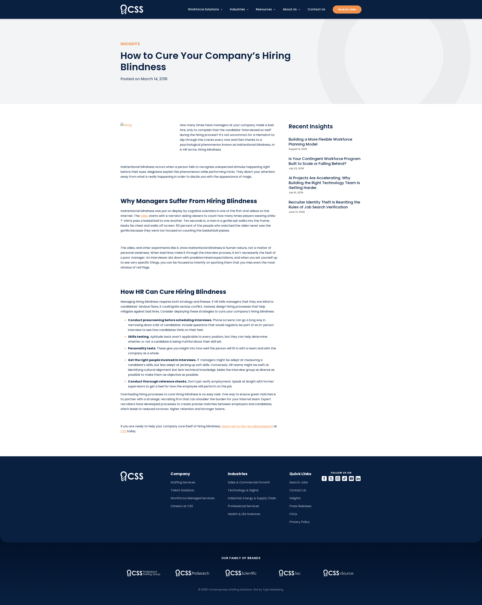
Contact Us (297, 490)
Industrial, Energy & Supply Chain (252, 498)
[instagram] (337, 478)
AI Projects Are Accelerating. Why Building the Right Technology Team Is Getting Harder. (324, 182)
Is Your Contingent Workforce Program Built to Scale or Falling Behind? (325, 161)
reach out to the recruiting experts (247, 426)
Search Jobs (298, 482)
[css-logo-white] (131, 6)
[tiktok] (344, 478)
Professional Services (243, 506)
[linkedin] (358, 478)
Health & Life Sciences (244, 514)
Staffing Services (183, 482)
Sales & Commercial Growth (249, 482)
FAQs (293, 514)
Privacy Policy (299, 522)
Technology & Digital (243, 490)
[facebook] (324, 478)
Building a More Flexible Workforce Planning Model (320, 142)
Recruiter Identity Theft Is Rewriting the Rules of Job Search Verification (324, 205)
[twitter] (331, 478)
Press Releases (300, 506)
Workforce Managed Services (192, 498)
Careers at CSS (182, 506)
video (144, 216)
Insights (295, 498)
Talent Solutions (182, 490)
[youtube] (351, 478)
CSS (123, 431)
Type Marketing (273, 589)
